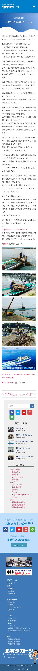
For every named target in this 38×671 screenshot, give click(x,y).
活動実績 (10, 588)
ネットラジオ (17, 485)
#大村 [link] (11, 378)
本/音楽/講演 (16, 487)
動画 (11, 500)
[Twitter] (18, 412)
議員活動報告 (19, 18)
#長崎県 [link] (27, 374)
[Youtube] (24, 412)
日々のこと (16, 492)
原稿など (15, 490)
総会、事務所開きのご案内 (24, 441)
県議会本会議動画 (18, 502)
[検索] (32, 406)
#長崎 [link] (6, 378)
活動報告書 (11, 594)
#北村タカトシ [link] (7, 374)
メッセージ (11, 583)
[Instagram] (29, 412)
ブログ (12, 482)
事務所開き (19, 428)
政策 (8, 586)
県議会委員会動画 (18, 505)
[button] (34, 6)
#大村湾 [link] (5, 244)
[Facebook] (12, 412)
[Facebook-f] (11, 669)
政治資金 (15, 480)
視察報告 (15, 475)
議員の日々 (16, 472)
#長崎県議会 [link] (18, 374)
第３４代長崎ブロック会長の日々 (19, 631)
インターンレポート (19, 477)
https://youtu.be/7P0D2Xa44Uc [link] (14, 229)
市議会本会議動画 (18, 507)
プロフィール (12, 580)
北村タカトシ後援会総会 (24, 435)
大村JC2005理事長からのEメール (19, 628)
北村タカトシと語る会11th (24, 456)
